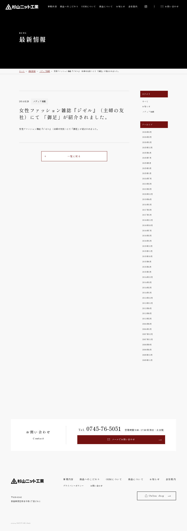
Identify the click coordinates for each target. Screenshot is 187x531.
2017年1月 (147, 214)
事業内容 (52, 6)
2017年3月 (147, 209)
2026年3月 (147, 132)
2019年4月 (147, 199)
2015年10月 (147, 256)
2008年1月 (147, 329)
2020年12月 (147, 194)
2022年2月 (147, 189)
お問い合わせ (172, 6)
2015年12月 (147, 246)
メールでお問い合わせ (123, 439)
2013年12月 (147, 298)
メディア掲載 (148, 111)
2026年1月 (147, 142)
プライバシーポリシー (73, 485)
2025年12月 (147, 147)
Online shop (156, 495)
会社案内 (133, 6)
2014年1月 (147, 292)
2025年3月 (147, 168)
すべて (145, 101)
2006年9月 (147, 344)
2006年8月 (147, 349)
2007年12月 (147, 334)
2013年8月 (147, 308)
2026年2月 (147, 137)
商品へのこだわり (69, 6)
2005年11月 (147, 360)
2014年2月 (147, 287)
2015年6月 (147, 261)
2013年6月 (147, 313)
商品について (106, 6)
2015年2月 (147, 272)
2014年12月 (147, 277)
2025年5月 (146, 163)
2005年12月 (147, 355)
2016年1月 (147, 240)
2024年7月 (147, 178)
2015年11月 (147, 251)
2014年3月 (147, 282)
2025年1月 (147, 173)
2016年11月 (147, 220)
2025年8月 (147, 152)
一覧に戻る (74, 156)
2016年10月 (147, 225)
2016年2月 (147, 235)
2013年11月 (147, 303)
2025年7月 (147, 157)
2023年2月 (147, 183)
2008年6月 (147, 324)
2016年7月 (147, 230)
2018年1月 (147, 204)
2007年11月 (147, 339)
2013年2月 (147, 318)
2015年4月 (147, 267)
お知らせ (120, 6)
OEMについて (88, 6)
